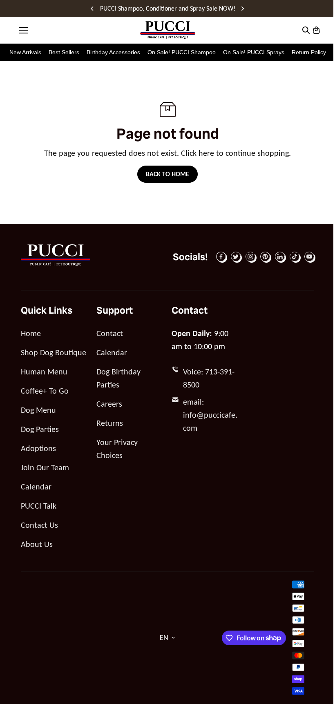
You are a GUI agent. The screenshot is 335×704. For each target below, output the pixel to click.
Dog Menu (38, 410)
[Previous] (93, 8)
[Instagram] (250, 256)
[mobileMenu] (24, 30)
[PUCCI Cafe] (167, 30)
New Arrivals (25, 52)
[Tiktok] (294, 256)
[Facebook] (221, 256)
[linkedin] (280, 256)
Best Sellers (64, 52)
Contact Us (39, 525)
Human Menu (44, 371)
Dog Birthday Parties (118, 378)
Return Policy (309, 52)
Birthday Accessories (113, 52)
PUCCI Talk (38, 506)
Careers (109, 404)
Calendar (36, 486)
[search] (306, 30)
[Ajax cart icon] (316, 30)
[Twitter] (236, 256)
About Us (37, 544)
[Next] (242, 8)
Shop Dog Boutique (53, 352)
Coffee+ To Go (45, 391)
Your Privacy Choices (117, 448)
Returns (109, 423)
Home (31, 333)
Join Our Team (45, 467)
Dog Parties (40, 429)
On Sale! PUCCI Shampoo (181, 52)
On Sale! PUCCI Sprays (253, 52)
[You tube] (309, 256)
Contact (109, 333)
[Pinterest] (265, 256)
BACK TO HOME (167, 174)
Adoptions (38, 448)
